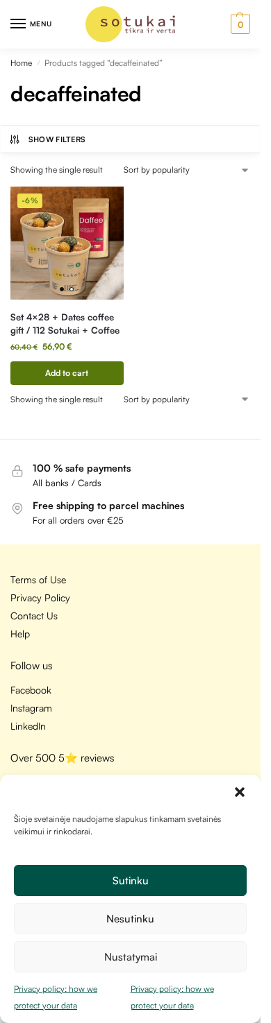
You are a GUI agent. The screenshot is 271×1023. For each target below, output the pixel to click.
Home (21, 63)
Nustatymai (130, 956)
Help (20, 633)
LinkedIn (28, 726)
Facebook (30, 690)
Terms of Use (38, 579)
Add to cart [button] (66, 373)
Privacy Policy (40, 597)
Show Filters (57, 139)
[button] (240, 792)
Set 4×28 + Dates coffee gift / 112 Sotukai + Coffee (65, 323)
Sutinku (131, 880)
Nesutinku (130, 918)
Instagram (31, 708)
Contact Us (34, 615)
